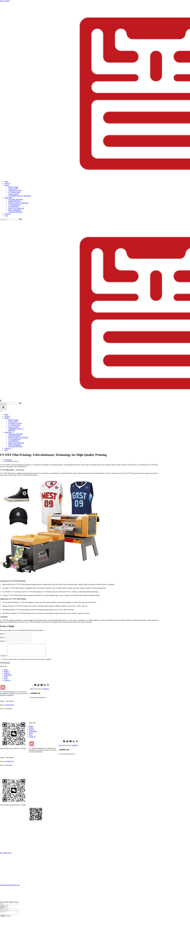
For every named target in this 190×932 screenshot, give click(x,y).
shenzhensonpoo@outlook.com (10, 885)
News (6, 215)
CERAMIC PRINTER (15, 199)
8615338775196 (10, 704)
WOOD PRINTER (14, 201)
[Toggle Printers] (34, 418)
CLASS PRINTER (14, 205)
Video (6, 677)
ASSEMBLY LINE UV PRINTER (19, 196)
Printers (6, 671)
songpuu (8, 459)
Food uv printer (13, 189)
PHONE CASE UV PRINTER (18, 203)
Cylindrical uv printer (15, 190)
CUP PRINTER (13, 206)
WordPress (45, 689)
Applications (8, 675)
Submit (3, 916)
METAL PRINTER (14, 210)
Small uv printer (13, 187)
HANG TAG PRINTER (16, 208)
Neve (31, 689)
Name (2, 634)
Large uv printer (13, 194)
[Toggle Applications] (34, 432)
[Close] (3, 407)
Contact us (7, 214)
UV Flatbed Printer (14, 192)
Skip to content (4, 1)
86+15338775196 (5, 853)
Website (2, 641)
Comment (3, 656)
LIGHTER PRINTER (15, 212)
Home (6, 181)
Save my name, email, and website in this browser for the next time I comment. (27, 659)
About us (7, 183)
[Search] (20, 219)
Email (2, 637)
